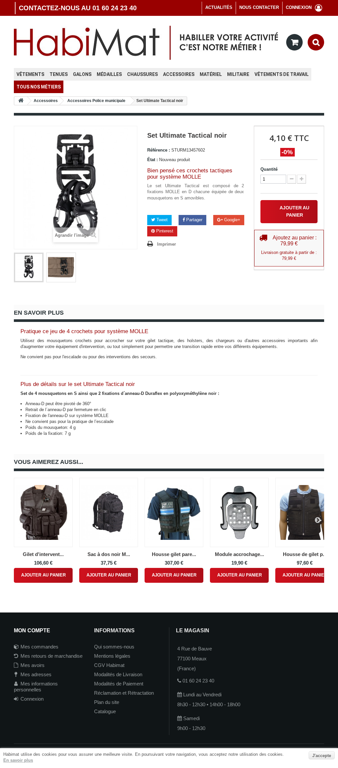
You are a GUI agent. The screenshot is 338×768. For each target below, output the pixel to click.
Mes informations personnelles (36, 686)
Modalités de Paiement (118, 683)
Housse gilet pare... (174, 554)
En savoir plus (18, 760)
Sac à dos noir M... (108, 554)
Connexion (32, 699)
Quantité (269, 169)
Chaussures (142, 74)
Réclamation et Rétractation (124, 693)
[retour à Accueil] (21, 101)
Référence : (158, 150)
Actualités (218, 7)
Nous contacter (259, 7)
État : (152, 159)
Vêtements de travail (281, 74)
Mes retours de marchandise (51, 656)
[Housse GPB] (304, 512)
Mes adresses (35, 674)
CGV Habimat (109, 665)
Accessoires (178, 74)
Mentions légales (112, 656)
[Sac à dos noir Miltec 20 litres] (108, 512)
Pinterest (164, 230)
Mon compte (32, 630)
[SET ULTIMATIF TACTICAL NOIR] (28, 267)
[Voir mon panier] (294, 42)
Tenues (59, 74)
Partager (193, 219)
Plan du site (106, 702)
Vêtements (30, 74)
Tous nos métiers (39, 86)
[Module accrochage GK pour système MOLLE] (239, 512)
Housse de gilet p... (305, 554)
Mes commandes (39, 646)
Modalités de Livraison (118, 674)
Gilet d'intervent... (43, 554)
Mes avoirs (32, 665)
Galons (82, 74)
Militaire (238, 74)
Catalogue (105, 711)
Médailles (109, 74)
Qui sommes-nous (114, 646)
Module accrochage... (239, 554)
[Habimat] (146, 42)
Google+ (231, 219)
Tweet (161, 219)
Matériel (211, 74)
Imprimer (166, 244)
